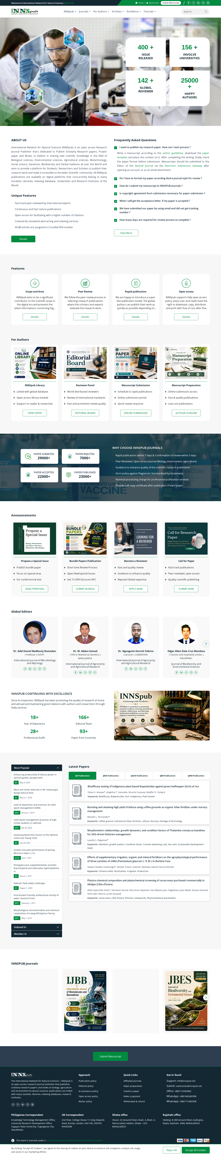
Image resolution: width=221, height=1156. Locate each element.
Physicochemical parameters (161, 898)
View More (129, 233)
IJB (16, 782)
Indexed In (20, 927)
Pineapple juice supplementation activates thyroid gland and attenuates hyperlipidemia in (36, 868)
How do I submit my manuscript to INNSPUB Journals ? (151, 185)
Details (23, 239)
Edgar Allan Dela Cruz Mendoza (186, 651)
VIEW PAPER (35, 413)
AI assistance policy (88, 1091)
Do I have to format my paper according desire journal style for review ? (161, 178)
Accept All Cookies (196, 1150)
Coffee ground (106, 821)
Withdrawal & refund (134, 1101)
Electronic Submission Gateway (183, 165)
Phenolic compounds (135, 898)
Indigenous (135, 796)
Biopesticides (117, 796)
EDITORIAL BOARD (85, 413)
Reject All (172, 1150)
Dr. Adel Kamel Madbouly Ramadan (34, 651)
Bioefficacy (104, 796)
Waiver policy (85, 1101)
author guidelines (173, 153)
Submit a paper (131, 1091)
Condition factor (134, 844)
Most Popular (21, 768)
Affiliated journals (132, 1080)
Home (141, 3)
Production (142, 871)
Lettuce (146, 821)
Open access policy (88, 1096)
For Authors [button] (100, 11)
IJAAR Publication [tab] (139, 775)
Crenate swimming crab (155, 844)
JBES (17, 812)
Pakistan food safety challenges (29, 883)
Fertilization (120, 871)
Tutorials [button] (149, 11)
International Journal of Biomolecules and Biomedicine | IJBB (85, 1027)
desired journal (144, 165)
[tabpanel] (139, 840)
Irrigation (131, 871)
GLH (127, 796)
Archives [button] (117, 11)
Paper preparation (133, 1086)
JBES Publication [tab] (111, 775)
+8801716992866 (182, 1091)
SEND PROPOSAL (34, 589)
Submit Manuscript (110, 1056)
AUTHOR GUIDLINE (186, 413)
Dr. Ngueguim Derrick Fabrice (135, 651)
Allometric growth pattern (112, 844)
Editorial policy (86, 1086)
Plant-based (149, 796)
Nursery (155, 821)
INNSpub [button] (69, 11)
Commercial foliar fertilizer (127, 821)
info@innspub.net (186, 1080)
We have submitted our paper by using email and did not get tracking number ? (159, 210)
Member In (20, 934)
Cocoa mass (104, 898)
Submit (171, 3)
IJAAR (17, 858)
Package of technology (171, 821)
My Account (154, 3)
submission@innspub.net (189, 1086)
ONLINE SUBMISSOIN (135, 413)
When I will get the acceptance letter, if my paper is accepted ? (155, 201)
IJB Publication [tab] (82, 775)
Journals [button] (83, 11)
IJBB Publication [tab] (167, 775)
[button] (206, 644)
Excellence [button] (132, 11)
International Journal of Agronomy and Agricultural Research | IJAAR (135, 1027)
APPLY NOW (136, 589)
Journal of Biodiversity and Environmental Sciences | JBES (186, 1027)
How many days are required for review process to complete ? (155, 219)
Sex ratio (172, 844)
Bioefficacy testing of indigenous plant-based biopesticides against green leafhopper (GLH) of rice (143, 786)
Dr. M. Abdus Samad (85, 651)
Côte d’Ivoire (118, 898)
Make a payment (132, 1096)
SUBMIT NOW (186, 589)
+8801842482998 (188, 1096)
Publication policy (87, 1080)
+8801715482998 (188, 1101)
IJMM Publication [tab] (196, 775)
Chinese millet (106, 871)
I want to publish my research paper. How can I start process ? (155, 147)
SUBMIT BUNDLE (85, 589)
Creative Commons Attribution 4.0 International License (74, 1140)
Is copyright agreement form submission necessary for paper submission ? (162, 193)
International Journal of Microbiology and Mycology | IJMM (35, 1027)
